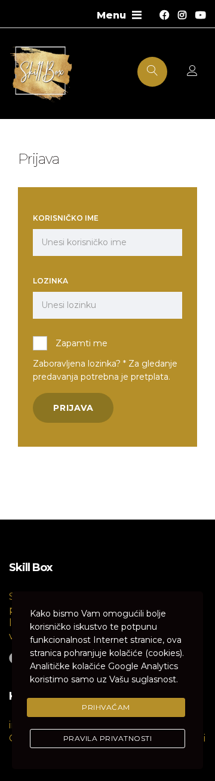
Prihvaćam (106, 707)
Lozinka (50, 280)
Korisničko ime (66, 217)
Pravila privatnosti (107, 738)
